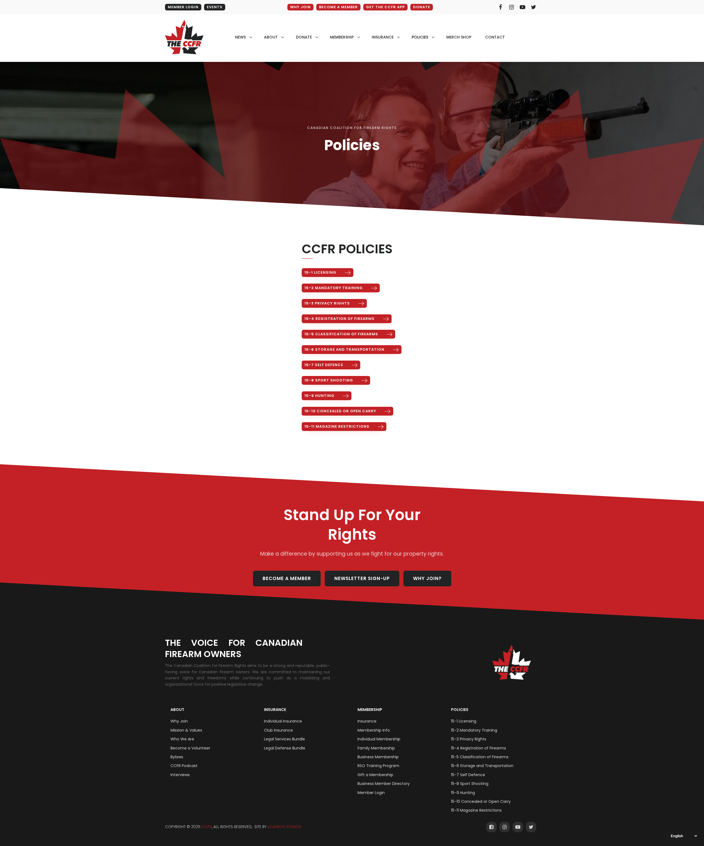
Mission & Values (186, 730)
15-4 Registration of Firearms (478, 748)
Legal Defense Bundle (284, 748)
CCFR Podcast (183, 765)
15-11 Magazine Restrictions (476, 810)
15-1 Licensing (463, 721)
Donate (421, 7)
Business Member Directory (384, 783)
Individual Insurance (283, 721)
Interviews (180, 775)
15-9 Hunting (463, 792)
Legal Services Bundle (284, 739)
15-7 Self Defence (468, 775)
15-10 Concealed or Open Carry (481, 801)
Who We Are (182, 739)
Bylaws (176, 757)
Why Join (179, 721)
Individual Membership (379, 739)
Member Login (371, 792)
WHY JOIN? (427, 578)
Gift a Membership (375, 775)
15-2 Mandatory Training (474, 730)
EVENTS (214, 7)
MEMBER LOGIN (183, 7)
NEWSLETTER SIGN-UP (362, 578)
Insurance (275, 709)
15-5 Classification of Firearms (479, 757)
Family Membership (376, 748)
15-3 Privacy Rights (468, 739)
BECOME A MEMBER (338, 7)
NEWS (240, 37)
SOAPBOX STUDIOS (284, 826)
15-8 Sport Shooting (469, 783)
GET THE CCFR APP (385, 7)
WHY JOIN (300, 7)
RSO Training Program (378, 765)
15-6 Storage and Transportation (482, 765)
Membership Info (374, 730)
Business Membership (378, 757)
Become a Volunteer (190, 748)
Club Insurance (278, 730)
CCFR (207, 826)
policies (420, 37)
